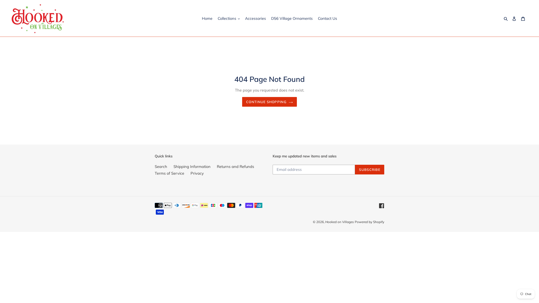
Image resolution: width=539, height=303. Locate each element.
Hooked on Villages (339, 222)
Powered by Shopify (369, 222)
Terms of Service (169, 173)
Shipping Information (192, 166)
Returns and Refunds (235, 166)
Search (161, 166)
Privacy (197, 173)
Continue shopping (266, 102)
